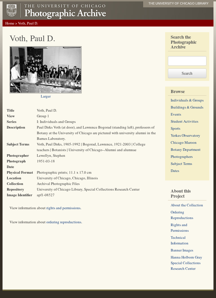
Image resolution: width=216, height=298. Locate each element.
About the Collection (187, 205)
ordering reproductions (63, 221)
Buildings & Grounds (187, 107)
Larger (46, 96)
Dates (175, 170)
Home (9, 23)
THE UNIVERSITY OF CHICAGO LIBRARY (178, 3)
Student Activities (184, 121)
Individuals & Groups (187, 100)
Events (176, 114)
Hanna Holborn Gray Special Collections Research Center (186, 263)
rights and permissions (63, 207)
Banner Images (182, 250)
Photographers (182, 156)
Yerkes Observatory (185, 135)
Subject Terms (181, 163)
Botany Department (186, 149)
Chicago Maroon (184, 142)
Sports (175, 128)
